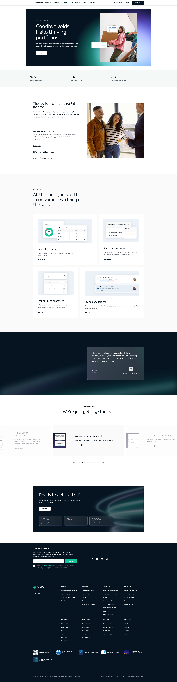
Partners (83, 2)
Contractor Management (68, 597)
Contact (126, 634)
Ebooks (63, 634)
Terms (124, 676)
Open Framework (108, 614)
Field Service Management (69, 590)
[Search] (111, 2)
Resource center (66, 624)
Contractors (74, 2)
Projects (105, 597)
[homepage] (38, 3)
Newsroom (64, 641)
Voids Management (108, 604)
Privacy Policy (47, 565)
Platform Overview (87, 624)
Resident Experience (67, 601)
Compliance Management (110, 601)
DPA (128, 676)
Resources (65, 2)
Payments (106, 611)
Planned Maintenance (109, 607)
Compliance (85, 634)
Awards (126, 627)
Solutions (56, 2)
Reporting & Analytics (88, 594)
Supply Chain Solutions (68, 594)
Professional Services (88, 604)
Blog (62, 630)
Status (104, 676)
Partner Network (108, 627)
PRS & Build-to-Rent (130, 604)
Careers (126, 630)
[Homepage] (42, 587)
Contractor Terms (137, 676)
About (126, 624)
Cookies (117, 676)
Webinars (64, 637)
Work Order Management (110, 590)
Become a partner (108, 634)
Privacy (110, 676)
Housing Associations (130, 590)
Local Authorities (129, 594)
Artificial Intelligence (88, 590)
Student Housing (129, 597)
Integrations (85, 601)
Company (92, 2)
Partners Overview (108, 624)
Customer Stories (66, 627)
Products (48, 2)
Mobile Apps (85, 627)
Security (84, 597)
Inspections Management (110, 594)
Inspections (85, 630)
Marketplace (86, 637)
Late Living (127, 601)
